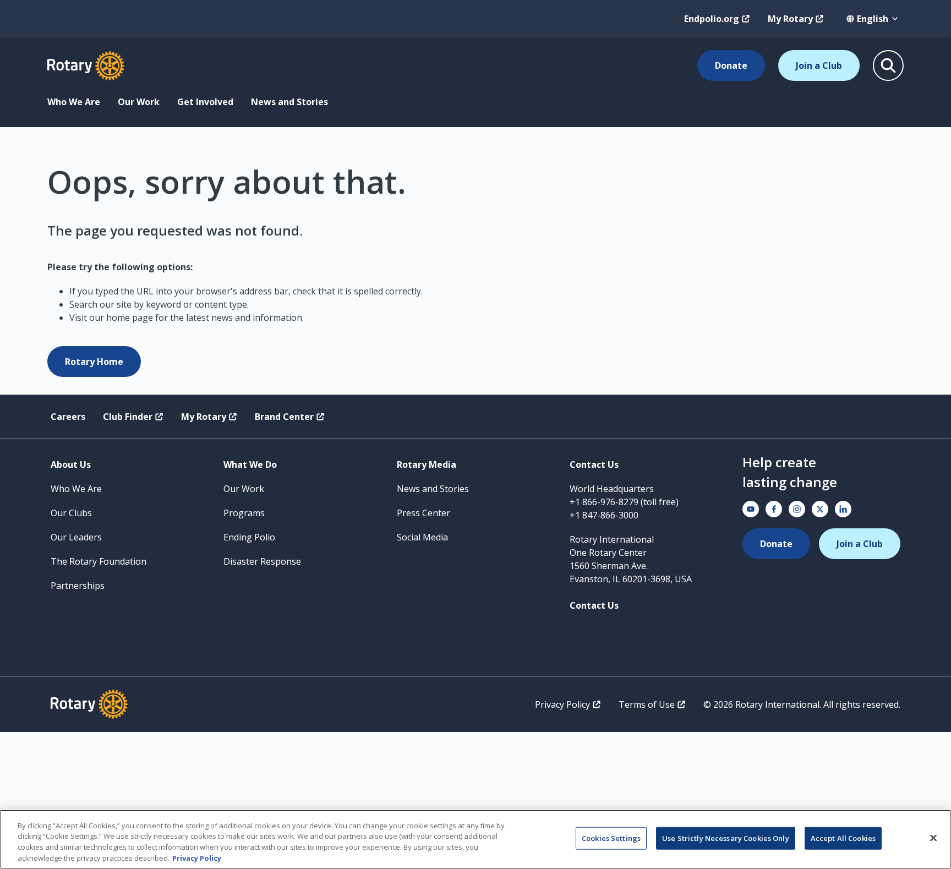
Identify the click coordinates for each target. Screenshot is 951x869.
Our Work (139, 102)
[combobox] (872, 18)
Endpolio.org (711, 19)
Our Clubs (71, 513)
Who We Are (73, 102)
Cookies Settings (611, 838)
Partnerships (78, 586)
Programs (244, 513)
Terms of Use (647, 704)
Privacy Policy (562, 704)
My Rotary (790, 19)
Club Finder (127, 417)
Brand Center (284, 417)
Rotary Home (94, 362)
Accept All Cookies (843, 838)
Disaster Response (262, 561)
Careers (68, 417)
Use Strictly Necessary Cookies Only (725, 838)
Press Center (423, 513)
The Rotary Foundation (98, 561)
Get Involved (205, 102)
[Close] (933, 838)
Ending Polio (249, 537)
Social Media (422, 537)
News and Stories (289, 102)
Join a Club (819, 65)
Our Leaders (76, 537)
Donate (731, 65)
